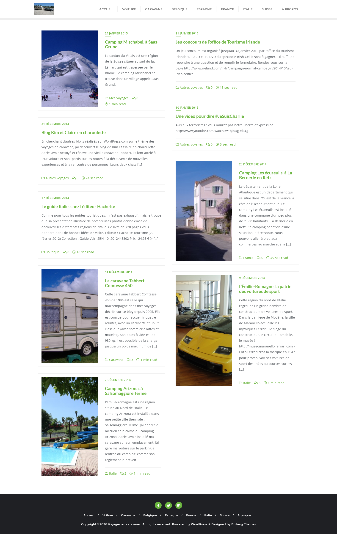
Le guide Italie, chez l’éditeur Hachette (78, 206)
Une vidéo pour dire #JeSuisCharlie (210, 116)
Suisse (224, 515)
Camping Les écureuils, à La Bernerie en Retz (265, 175)
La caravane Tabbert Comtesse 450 (124, 283)
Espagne (171, 515)
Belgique (150, 515)
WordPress (199, 524)
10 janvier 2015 (187, 108)
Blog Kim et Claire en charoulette (73, 132)
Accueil (88, 515)
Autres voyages (191, 87)
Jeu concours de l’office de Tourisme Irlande (218, 41)
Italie (246, 383)
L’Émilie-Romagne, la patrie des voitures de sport (265, 289)
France (248, 258)
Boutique (52, 252)
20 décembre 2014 (253, 164)
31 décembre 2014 (55, 124)
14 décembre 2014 (119, 272)
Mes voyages (118, 98)
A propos (244, 515)
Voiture (107, 515)
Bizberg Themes (243, 524)
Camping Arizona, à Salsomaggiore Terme (125, 391)
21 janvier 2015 (187, 33)
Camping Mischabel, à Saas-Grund (132, 44)
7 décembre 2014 (118, 380)
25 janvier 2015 (116, 33)
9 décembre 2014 (252, 278)
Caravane (116, 360)
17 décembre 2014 (55, 198)
